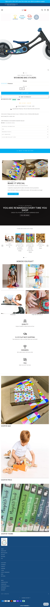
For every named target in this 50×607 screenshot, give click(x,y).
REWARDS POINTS (6, 131)
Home (19, 75)
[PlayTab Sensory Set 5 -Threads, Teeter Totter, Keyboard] (30, 238)
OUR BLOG (3, 564)
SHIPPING (3, 568)
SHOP (2, 548)
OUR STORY (3, 562)
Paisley (27, 88)
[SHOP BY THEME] (25, 508)
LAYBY (2, 570)
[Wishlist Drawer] (45, 10)
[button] (25, 605)
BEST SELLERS (4, 552)
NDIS (2, 574)
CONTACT (3, 566)
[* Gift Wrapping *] (9, 238)
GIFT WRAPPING (6, 134)
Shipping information (8, 126)
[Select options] (43, 235)
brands (29, 326)
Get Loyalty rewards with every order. (25, 352)
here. (30, 365)
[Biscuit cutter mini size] (40, 238)
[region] (25, 1)
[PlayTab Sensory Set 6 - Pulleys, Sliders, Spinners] (19, 238)
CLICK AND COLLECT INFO (9, 137)
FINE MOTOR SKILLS (5, 586)
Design (25, 86)
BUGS (2, 580)
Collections (23, 75)
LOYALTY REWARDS (5, 572)
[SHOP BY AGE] (25, 400)
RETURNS (3, 576)
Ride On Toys (29, 75)
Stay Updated (5, 593)
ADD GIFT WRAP (13, 193)
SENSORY (3, 589)
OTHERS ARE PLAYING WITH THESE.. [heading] (25, 228)
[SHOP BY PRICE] (25, 454)
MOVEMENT (3, 587)
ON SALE (3, 554)
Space (22, 88)
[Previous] (2, 245)
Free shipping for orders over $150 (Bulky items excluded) (25, 339)
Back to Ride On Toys (26, 150)
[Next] (47, 245)
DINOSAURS (3, 584)
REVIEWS (3, 556)
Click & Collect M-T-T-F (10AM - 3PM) (26, 106)
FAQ (3, 129)
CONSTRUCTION (4, 582)
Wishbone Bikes (10, 122)
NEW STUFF (3, 550)
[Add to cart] (12, 235)
